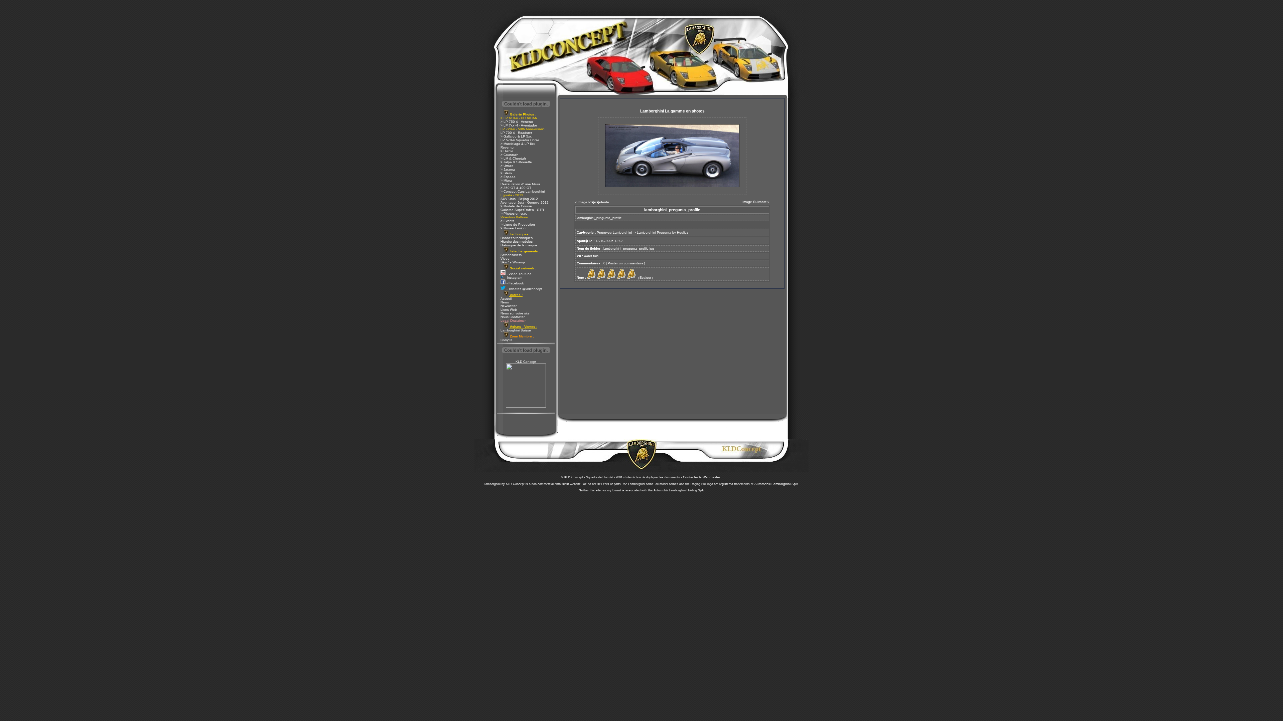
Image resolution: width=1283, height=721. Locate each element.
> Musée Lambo (513, 228)
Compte (507, 340)
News (505, 302)
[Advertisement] (641, 537)
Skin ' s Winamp (513, 262)
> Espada (508, 177)
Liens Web (509, 309)
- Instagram (513, 277)
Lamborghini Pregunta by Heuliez (662, 232)
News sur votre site (515, 313)
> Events (507, 221)
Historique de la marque (519, 245)
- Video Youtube (519, 274)
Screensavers (511, 255)
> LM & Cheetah (513, 158)
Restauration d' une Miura (520, 184)
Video (505, 258)
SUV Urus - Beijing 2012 (519, 199)
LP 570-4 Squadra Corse (520, 140)
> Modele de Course (516, 206)
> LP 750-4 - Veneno (517, 122)
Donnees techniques (517, 238)
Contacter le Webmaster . (702, 477)
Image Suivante (754, 202)
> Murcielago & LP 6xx (518, 144)
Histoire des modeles (517, 241)
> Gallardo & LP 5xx (516, 136)
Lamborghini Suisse (516, 330)
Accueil (506, 298)
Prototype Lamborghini (614, 232)
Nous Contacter (513, 317)
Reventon (508, 147)
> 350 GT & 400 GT (516, 188)
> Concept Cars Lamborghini (523, 191)
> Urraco (507, 166)
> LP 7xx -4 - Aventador (519, 125)
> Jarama (508, 169)
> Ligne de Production (518, 224)
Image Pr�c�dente (593, 202)
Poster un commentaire (626, 263)
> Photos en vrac (514, 213)
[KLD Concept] (526, 406)
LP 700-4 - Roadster (516, 133)
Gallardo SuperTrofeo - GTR (522, 210)
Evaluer (645, 277)
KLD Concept (526, 362)
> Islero (506, 173)
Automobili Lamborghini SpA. (776, 484)
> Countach (510, 155)
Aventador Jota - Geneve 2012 (525, 202)
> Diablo (507, 151)
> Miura (506, 180)
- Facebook (515, 283)
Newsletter (509, 306)
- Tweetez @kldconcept (524, 289)
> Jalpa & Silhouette (516, 162)
